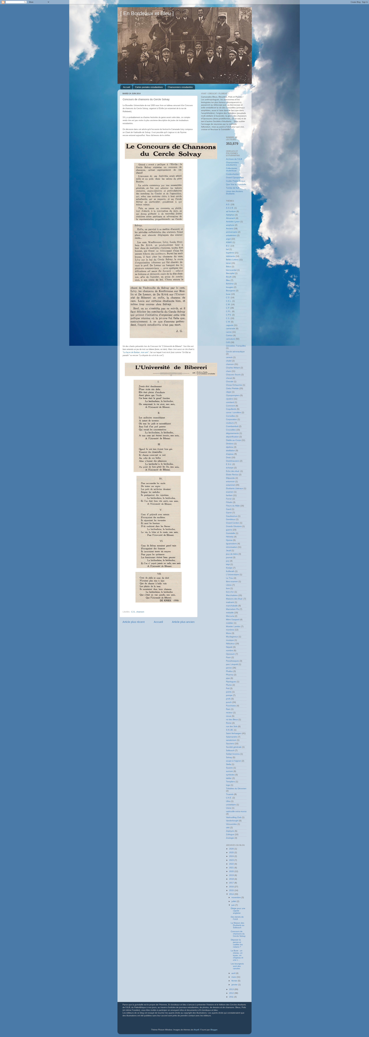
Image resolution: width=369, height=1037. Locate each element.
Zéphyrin (230, 831)
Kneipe (229, 568)
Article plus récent (134, 621)
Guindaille (230, 533)
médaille (230, 613)
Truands (230, 794)
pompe (229, 695)
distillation (230, 450)
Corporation (231, 419)
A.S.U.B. (230, 208)
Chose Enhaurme (234, 385)
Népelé (229, 647)
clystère (229, 399)
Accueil (126, 87)
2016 (231, 887)
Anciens (229, 228)
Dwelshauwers (232, 461)
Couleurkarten (232, 174)
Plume (229, 685)
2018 (231, 879)
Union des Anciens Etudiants (234, 192)
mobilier (229, 623)
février (234, 981)
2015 (231, 890)
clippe (228, 392)
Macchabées (232, 595)
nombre (229, 650)
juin (233, 905)
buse (228, 294)
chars (228, 371)
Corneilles (230, 416)
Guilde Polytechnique (235, 181)
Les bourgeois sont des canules (237, 966)
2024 (231, 856)
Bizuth (229, 277)
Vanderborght (232, 821)
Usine (228, 808)
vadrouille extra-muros (236, 811)
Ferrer (229, 499)
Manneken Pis (232, 609)
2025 (231, 852)
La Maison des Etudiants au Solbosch (237, 925)
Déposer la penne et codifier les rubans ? (237, 943)
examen (229, 492)
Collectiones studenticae (231, 169)
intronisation (231, 547)
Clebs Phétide (232, 388)
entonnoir (230, 481)
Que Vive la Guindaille (236, 184)
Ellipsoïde (230, 478)
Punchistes (231, 706)
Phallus (229, 671)
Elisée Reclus (232, 475)
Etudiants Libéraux (234, 488)
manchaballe (232, 606)
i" (136, 352)
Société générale (233, 747)
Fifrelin (229, 502)
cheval (229, 378)
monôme (230, 630)
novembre (236, 897)
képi (228, 564)
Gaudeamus (231, 516)
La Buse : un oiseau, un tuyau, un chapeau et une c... (237, 955)
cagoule (229, 325)
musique (230, 640)
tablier (229, 778)
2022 (231, 864)
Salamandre (231, 737)
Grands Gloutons (234, 526)
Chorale (229, 381)
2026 (231, 849)
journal (229, 557)
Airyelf (196, 1030)
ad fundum (231, 211)
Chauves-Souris (233, 375)
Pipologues (231, 682)
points (228, 692)
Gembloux (230, 519)
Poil (227, 688)
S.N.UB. (229, 730)
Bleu (228, 280)
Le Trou (229, 578)
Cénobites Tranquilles (236, 346)
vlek (228, 828)
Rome (228, 723)
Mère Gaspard (232, 619)
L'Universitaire (232, 575)
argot (228, 239)
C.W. (228, 322)
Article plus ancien (183, 621)
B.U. (228, 246)
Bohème (230, 284)
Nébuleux (230, 644)
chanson (140, 612)
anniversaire (231, 232)
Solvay (229, 757)
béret (228, 263)
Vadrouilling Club (233, 817)
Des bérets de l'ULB (237, 918)
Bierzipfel (230, 273)
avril (233, 973)
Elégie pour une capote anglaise (238, 910)
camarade (230, 328)
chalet (228, 361)
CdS (228, 342)
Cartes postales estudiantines (149, 87)
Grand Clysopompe (235, 177)
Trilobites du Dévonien (236, 788)
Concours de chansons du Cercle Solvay (238, 933)
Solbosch (230, 750)
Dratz (228, 457)
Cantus (229, 335)
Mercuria (230, 616)
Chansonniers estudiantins (180, 87)
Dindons (230, 444)
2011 (231, 997)
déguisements (232, 433)
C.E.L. (229, 301)
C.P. (228, 308)
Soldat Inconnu (233, 754)
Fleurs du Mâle (233, 506)
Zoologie (230, 838)
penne (229, 668)
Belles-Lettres (232, 260)
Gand (228, 509)
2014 (231, 894)
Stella (228, 764)
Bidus (228, 267)
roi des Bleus (232, 719)
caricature (230, 339)
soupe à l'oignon (233, 761)
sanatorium (231, 740)
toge (228, 785)
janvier (234, 985)
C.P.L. (228, 311)
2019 (231, 875)
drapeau (230, 454)
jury (227, 561)
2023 (231, 860)
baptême (230, 253)
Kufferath (230, 571)
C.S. (133, 612)
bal (227, 249)
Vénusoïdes (231, 824)
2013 (231, 989)
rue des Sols (231, 726)
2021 (231, 868)
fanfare (229, 495)
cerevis (229, 357)
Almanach (230, 218)
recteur (229, 713)
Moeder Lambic (233, 626)
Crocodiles (231, 430)
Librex (229, 585)
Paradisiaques (232, 661)
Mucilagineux (232, 637)
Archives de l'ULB (234, 159)
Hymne (229, 540)
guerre (229, 530)
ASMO (229, 242)
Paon (228, 657)
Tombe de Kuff (232, 188)
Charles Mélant (233, 368)
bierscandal (231, 270)
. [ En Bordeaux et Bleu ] (145, 13)
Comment (230, 406)
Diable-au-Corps (233, 440)
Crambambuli (232, 426)
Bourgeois (230, 291)
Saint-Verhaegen (233, 733)
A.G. (228, 204)
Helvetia (229, 537)
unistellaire (231, 805)
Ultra (228, 801)
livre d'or (230, 592)
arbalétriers (231, 235)
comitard (230, 402)
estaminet (230, 485)
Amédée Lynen (233, 222)
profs (228, 699)
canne (229, 332)
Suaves (229, 768)
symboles (230, 775)
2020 (231, 871)
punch (229, 702)
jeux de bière (232, 554)
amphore (230, 225)
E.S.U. (229, 464)
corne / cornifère (233, 412)
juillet (234, 901)
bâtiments (230, 256)
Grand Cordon (232, 523)
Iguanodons (231, 544)
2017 (231, 883)
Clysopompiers (233, 395)
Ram (228, 709)
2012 (231, 993)
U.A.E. (229, 798)
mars (234, 977)
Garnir (229, 513)
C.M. (228, 304)
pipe (228, 678)
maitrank (230, 602)
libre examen (232, 581)
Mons (228, 633)
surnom (229, 771)
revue (228, 716)
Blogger (213, 1030)
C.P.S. (228, 315)
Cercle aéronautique (235, 352)
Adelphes (230, 215)
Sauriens (230, 744)
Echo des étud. (233, 471)
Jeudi (228, 550)
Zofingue (230, 834)
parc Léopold (232, 664)
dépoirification (232, 437)
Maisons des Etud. (234, 599)
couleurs (230, 423)
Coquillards (231, 409)
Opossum (230, 654)
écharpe (230, 468)
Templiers (230, 782)
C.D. (228, 297)
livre (228, 588)
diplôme (229, 447)
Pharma (229, 675)
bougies (229, 287)
